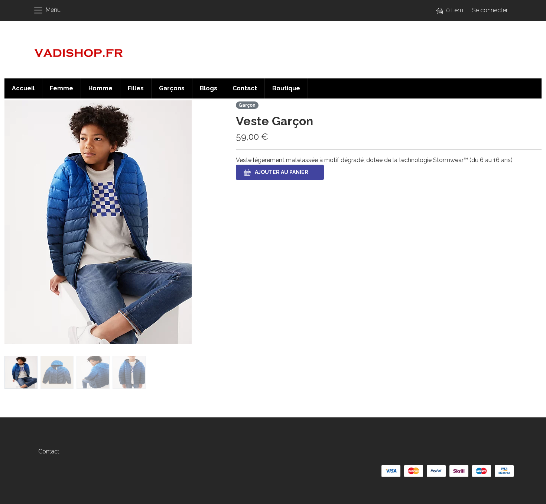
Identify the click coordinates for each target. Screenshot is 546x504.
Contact (245, 88)
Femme (61, 88)
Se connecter (490, 10)
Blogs (208, 88)
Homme (100, 88)
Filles (136, 88)
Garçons (172, 88)
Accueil (23, 88)
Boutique (286, 88)
